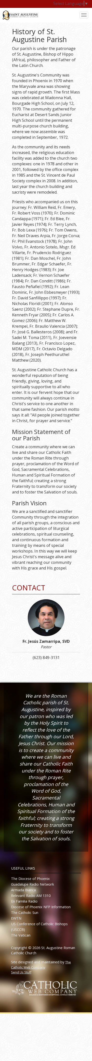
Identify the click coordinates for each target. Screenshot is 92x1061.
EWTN (16, 918)
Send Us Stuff (21, 972)
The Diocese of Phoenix (30, 878)
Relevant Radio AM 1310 (31, 895)
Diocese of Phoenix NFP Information (41, 907)
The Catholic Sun (24, 912)
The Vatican (20, 935)
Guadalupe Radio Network (32, 884)
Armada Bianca (23, 890)
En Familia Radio (24, 901)
